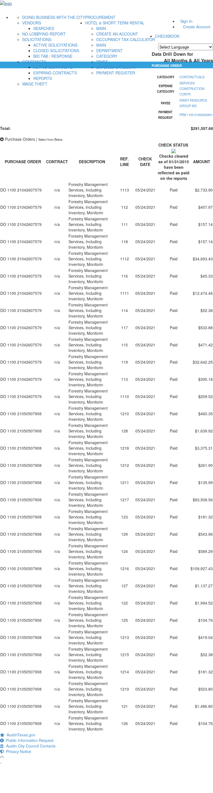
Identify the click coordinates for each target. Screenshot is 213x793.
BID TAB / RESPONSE (52, 56)
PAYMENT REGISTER (115, 72)
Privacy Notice (17, 751)
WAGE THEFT (34, 84)
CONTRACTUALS (191, 77)
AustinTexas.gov (19, 734)
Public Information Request (29, 740)
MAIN (101, 28)
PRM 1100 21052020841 (196, 114)
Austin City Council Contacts (29, 746)
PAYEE (102, 61)
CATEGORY (106, 56)
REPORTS (42, 78)
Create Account (196, 26)
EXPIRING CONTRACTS (55, 72)
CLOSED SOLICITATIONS (56, 50)
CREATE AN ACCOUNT (117, 34)
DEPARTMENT (109, 50)
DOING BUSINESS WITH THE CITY (53, 17)
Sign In (186, 21)
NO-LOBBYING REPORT (44, 34)
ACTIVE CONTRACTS (52, 67)
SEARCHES (43, 28)
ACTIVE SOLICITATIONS (55, 45)
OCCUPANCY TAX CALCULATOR (125, 39)
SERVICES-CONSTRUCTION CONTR (191, 88)
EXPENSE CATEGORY (116, 67)
